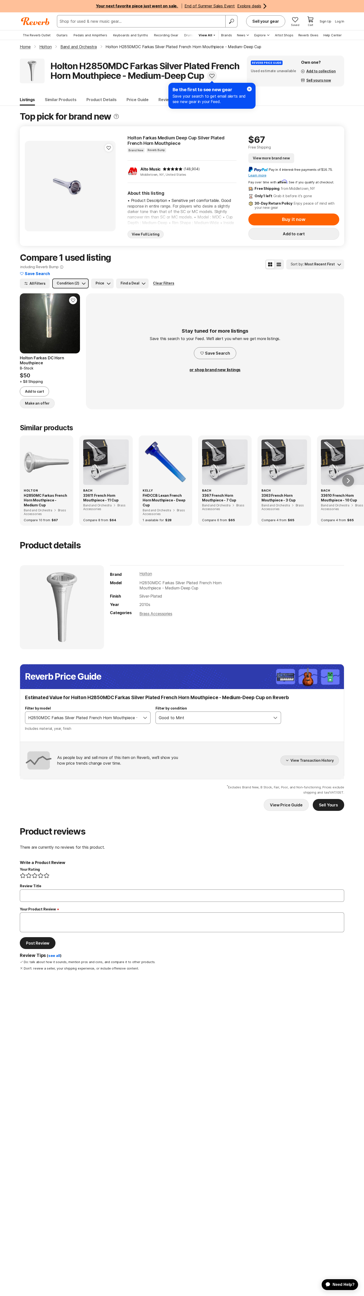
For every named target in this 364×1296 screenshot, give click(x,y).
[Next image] (109, 186)
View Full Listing (145, 234)
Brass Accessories (155, 613)
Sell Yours (328, 804)
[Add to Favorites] (212, 76)
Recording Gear (166, 35)
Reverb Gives (308, 35)
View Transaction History (312, 760)
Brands (226, 35)
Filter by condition (171, 708)
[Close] (249, 89)
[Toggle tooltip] (116, 116)
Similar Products (61, 99)
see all (54, 955)
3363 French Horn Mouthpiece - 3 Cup (278, 497)
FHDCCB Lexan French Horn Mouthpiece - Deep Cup (164, 500)
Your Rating (30, 869)
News (241, 35)
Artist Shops (284, 35)
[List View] (279, 264)
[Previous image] (32, 186)
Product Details (101, 99)
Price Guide (138, 99)
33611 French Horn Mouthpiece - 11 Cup (101, 497)
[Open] (145, 718)
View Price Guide (286, 804)
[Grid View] (270, 264)
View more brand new (271, 158)
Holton (145, 573)
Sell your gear (265, 21)
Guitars (62, 35)
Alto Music (150, 169)
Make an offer (37, 403)
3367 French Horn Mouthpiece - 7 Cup (219, 497)
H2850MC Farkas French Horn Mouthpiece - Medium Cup (45, 500)
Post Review (37, 943)
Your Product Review (38, 909)
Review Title (30, 886)
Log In (339, 21)
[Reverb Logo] (35, 21)
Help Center (332, 35)
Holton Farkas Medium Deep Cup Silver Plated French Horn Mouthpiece (176, 140)
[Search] (231, 21)
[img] (172, 169)
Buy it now (293, 219)
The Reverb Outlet (37, 35)
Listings (27, 99)
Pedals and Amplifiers (90, 35)
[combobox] (82, 718)
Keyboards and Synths (130, 35)
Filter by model (38, 708)
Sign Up (325, 21)
